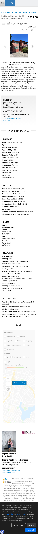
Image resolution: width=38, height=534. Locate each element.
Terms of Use (20, 514)
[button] (2, 532)
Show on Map (20, 383)
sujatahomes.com (8, 472)
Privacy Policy (9, 514)
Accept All (30, 530)
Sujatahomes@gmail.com (12, 118)
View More (7, 121)
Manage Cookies (18, 525)
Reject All (31, 525)
